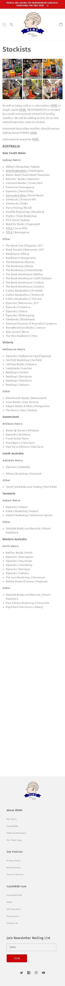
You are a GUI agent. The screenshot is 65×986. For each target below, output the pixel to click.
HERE (54, 105)
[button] (4, 24)
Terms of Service (15, 874)
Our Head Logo (14, 840)
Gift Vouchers (14, 909)
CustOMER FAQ (14, 895)
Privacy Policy (14, 860)
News (9, 902)
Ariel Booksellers (16, 170)
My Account (13, 916)
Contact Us (12, 923)
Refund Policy (14, 867)
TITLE (9, 228)
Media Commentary (16, 833)
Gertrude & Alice (16, 195)
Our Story (11, 819)
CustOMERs (12, 826)
